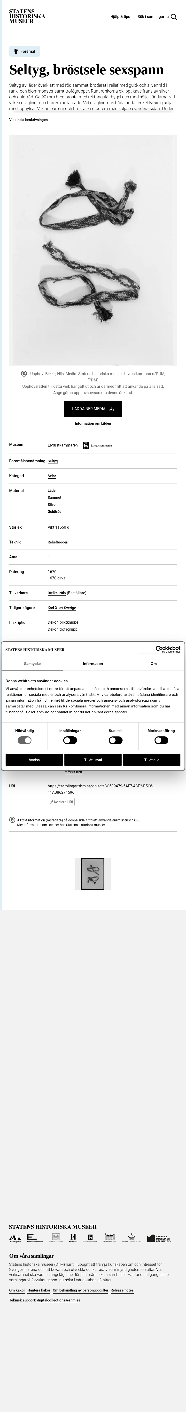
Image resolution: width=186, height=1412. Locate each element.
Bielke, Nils (57, 593)
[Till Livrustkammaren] (90, 1238)
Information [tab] (93, 664)
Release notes (122, 1290)
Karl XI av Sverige (62, 608)
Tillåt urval (93, 760)
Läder (52, 490)
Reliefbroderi (58, 542)
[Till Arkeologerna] (15, 1238)
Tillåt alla (151, 760)
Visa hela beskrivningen (28, 120)
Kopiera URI (63, 802)
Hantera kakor (38, 1290)
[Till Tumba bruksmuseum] (131, 1238)
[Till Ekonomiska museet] (35, 1238)
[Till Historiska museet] (73, 1238)
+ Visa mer (73, 771)
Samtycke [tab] (32, 664)
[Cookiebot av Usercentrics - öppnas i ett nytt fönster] (159, 649)
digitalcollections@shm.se (58, 1300)
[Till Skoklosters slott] (109, 1238)
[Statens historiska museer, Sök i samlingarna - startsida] (27, 16)
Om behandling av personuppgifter (80, 1290)
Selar (52, 476)
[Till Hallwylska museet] (56, 1238)
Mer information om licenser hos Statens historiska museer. (61, 825)
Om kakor (17, 1290)
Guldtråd (54, 511)
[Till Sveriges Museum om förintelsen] (159, 1238)
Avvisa (34, 760)
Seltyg (53, 461)
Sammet (54, 497)
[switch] (70, 740)
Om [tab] (154, 664)
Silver (52, 504)
